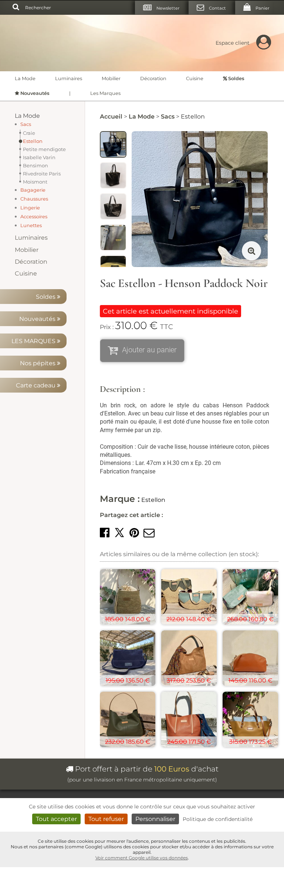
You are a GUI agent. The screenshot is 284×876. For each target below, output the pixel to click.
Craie (29, 133)
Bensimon (35, 165)
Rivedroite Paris (42, 174)
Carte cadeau (36, 385)
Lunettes (31, 225)
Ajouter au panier (149, 349)
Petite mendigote (44, 149)
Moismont (35, 182)
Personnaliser (155, 818)
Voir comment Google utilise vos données (141, 857)
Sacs (25, 124)
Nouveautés (38, 318)
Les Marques (105, 93)
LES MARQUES (34, 341)
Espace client (233, 43)
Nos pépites (38, 363)
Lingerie (30, 208)
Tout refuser (106, 818)
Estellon (33, 141)
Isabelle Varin (39, 157)
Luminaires (68, 78)
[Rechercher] (16, 7)
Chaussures (34, 199)
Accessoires (33, 216)
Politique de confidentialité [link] (218, 819)
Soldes (46, 296)
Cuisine (194, 78)
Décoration (153, 78)
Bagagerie (32, 190)
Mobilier (111, 78)
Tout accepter (56, 818)
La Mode (25, 78)
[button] (104, 533)
